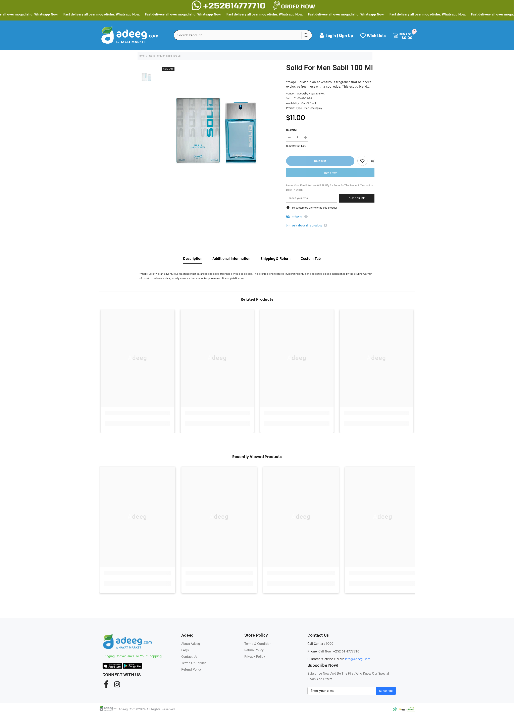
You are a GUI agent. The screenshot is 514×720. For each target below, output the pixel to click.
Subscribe (357, 198)
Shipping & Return (275, 258)
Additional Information (231, 258)
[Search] (243, 35)
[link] (137, 413)
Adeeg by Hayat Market (310, 93)
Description (192, 258)
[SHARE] (370, 161)
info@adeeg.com (357, 659)
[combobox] (238, 35)
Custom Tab (311, 258)
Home (141, 55)
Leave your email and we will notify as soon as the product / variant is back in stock (329, 187)
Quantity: (291, 129)
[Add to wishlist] (362, 161)
